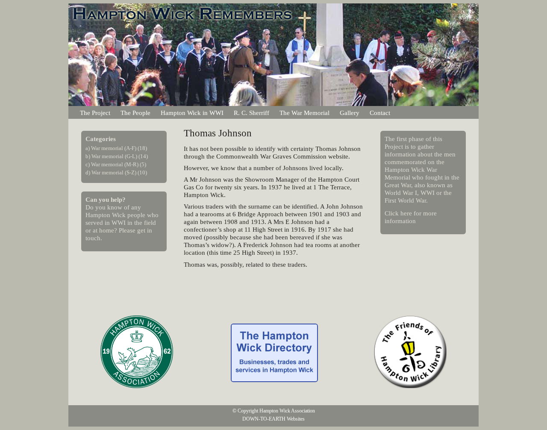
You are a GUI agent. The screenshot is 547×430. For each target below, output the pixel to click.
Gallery (349, 112)
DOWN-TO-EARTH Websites (273, 418)
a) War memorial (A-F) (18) (116, 148)
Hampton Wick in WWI (192, 112)
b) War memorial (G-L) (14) (116, 156)
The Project (95, 112)
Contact (380, 112)
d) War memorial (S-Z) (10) (116, 173)
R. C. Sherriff (251, 112)
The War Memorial (304, 112)
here (406, 213)
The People (135, 112)
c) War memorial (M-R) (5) (115, 165)
